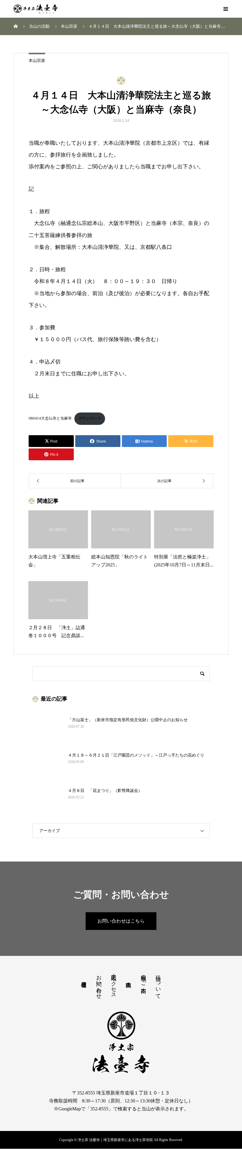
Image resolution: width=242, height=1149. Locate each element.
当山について (158, 984)
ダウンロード (89, 418)
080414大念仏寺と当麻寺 (50, 418)
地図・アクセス (114, 984)
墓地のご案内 (143, 978)
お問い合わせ (99, 984)
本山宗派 (37, 60)
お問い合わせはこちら (121, 920)
